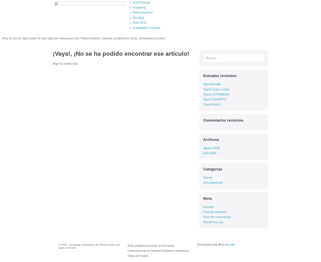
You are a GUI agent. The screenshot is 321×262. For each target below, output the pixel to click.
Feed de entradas (214, 212)
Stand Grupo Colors (216, 89)
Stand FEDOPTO (214, 99)
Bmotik (230, 244)
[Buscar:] (234, 58)
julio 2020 (209, 153)
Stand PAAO (211, 104)
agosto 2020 (211, 148)
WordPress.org (213, 222)
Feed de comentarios (217, 217)
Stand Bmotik (212, 84)
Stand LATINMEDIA (216, 94)
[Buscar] (260, 58)
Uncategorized (213, 182)
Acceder (208, 207)
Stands (208, 177)
